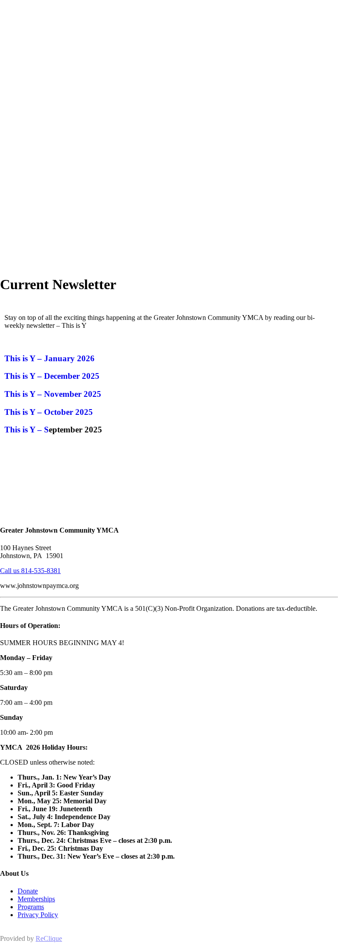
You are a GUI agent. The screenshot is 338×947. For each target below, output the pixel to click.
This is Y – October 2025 (48, 412)
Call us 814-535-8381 (30, 570)
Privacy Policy (38, 914)
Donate (28, 891)
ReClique (49, 938)
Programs (31, 907)
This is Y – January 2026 (49, 358)
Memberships (36, 899)
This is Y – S (26, 429)
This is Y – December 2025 (51, 376)
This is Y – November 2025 (52, 394)
